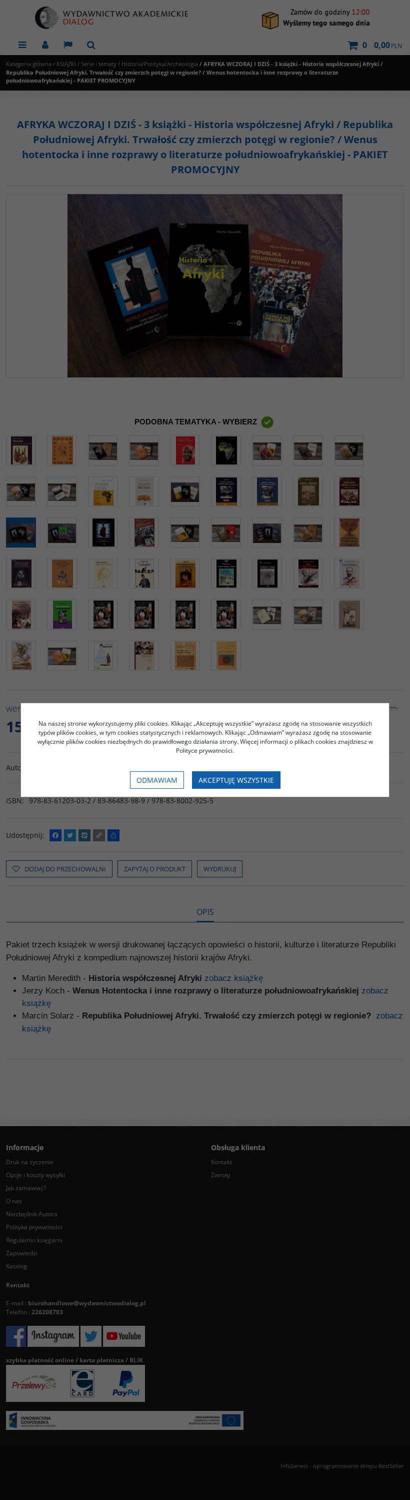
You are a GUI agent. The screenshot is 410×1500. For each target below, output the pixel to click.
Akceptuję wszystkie (236, 780)
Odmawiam (157, 780)
